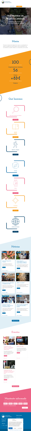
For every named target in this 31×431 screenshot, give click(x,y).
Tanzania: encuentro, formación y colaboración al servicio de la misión (8, 305)
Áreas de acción (18, 418)
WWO (20, 252)
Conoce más (15, 27)
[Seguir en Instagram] (3, 425)
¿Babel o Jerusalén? (22, 283)
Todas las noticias (15, 320)
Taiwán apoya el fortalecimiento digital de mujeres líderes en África (22, 261)
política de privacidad (13, 405)
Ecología (3, 252)
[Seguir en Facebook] (2, 425)
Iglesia (5, 252)
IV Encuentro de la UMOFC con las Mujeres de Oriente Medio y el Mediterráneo (9, 347)
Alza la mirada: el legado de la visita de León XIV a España (22, 305)
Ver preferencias (20, 428)
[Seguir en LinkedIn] (5, 425)
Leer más (4, 267)
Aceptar (10, 428)
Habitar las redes (22, 347)
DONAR (19, 6)
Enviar (24, 407)
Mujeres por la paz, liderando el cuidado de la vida (8, 283)
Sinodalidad (18, 337)
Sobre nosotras (18, 417)
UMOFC (18, 252)
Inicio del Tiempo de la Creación (8, 261)
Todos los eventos (15, 386)
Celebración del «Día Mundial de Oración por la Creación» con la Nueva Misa (9, 371)
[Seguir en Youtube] (6, 425)
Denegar (15, 428)
